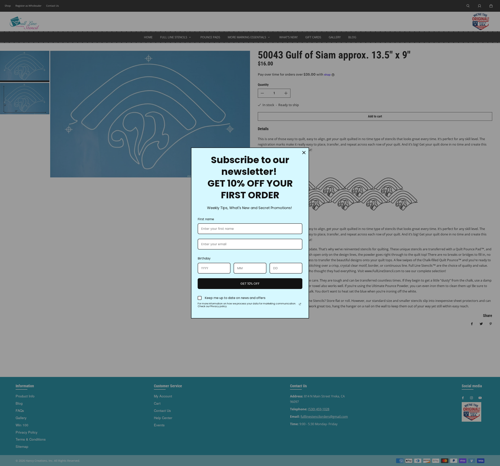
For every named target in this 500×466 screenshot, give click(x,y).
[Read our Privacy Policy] (300, 304)
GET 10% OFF (250, 283)
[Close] (304, 152)
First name (206, 219)
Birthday (204, 258)
